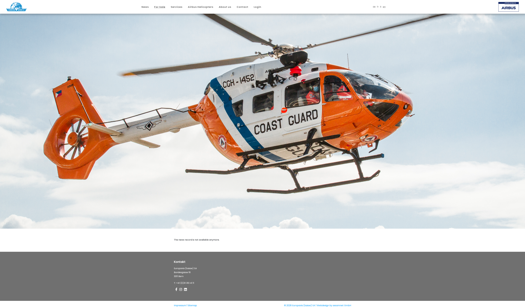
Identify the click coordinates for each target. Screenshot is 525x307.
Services (176, 7)
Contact (242, 7)
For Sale (159, 7)
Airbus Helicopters (200, 7)
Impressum (180, 305)
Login (257, 7)
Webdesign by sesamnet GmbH (334, 305)
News (145, 7)
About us (225, 7)
